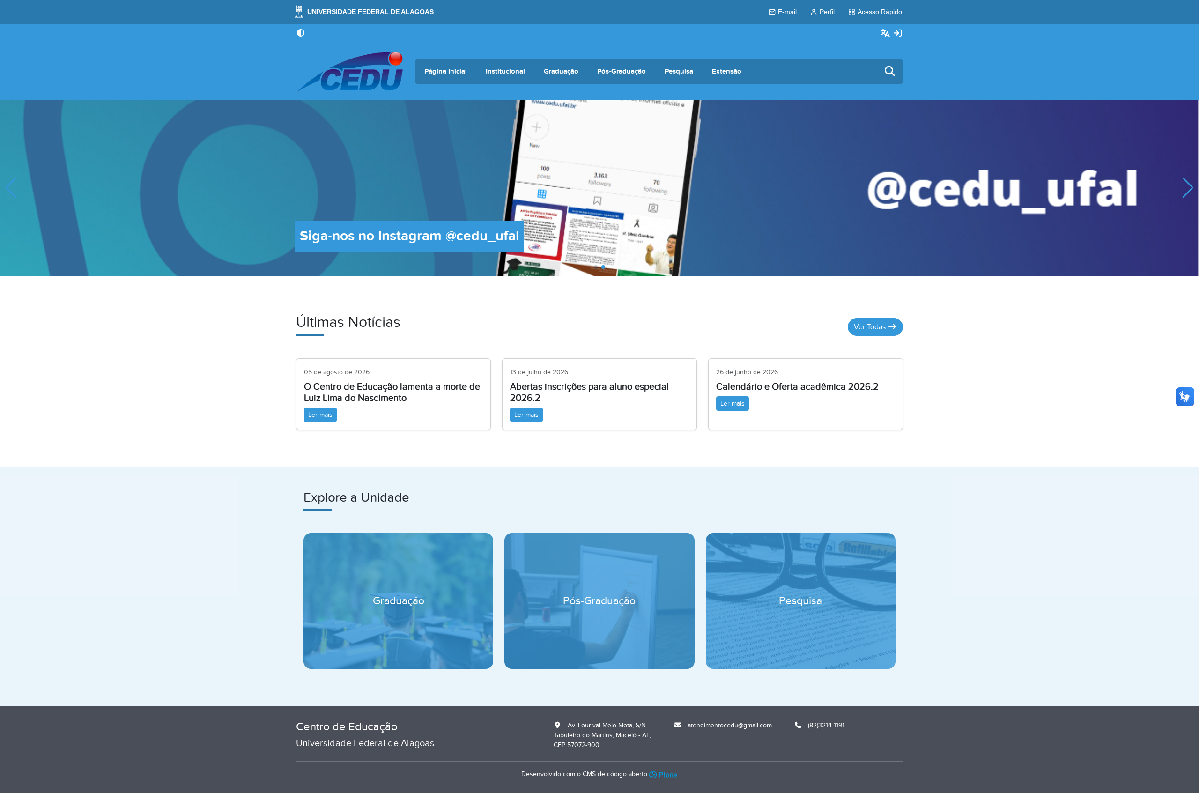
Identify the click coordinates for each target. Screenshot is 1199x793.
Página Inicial (445, 71)
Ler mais (320, 415)
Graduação (561, 71)
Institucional (505, 71)
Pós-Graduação (621, 71)
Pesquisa (679, 71)
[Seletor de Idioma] (886, 33)
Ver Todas (871, 327)
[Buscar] (890, 72)
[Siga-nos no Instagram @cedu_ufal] (599, 187)
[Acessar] (898, 33)
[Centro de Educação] (350, 72)
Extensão (726, 71)
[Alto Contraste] (300, 34)
